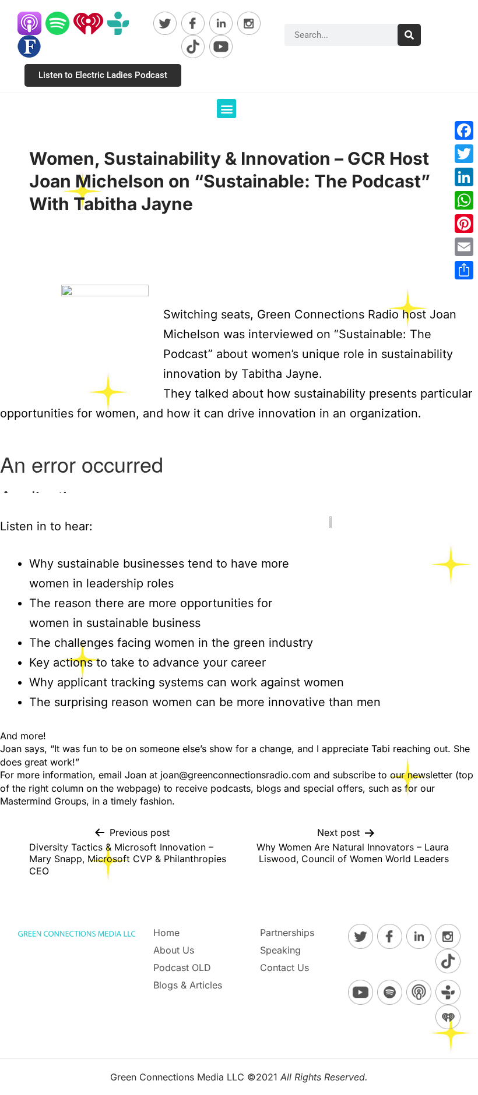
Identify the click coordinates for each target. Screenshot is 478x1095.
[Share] (464, 270)
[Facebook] (464, 130)
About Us (173, 950)
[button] (226, 108)
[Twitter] (464, 153)
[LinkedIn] (464, 177)
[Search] (409, 35)
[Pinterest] (464, 223)
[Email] (464, 246)
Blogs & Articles (187, 985)
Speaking (280, 950)
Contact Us (284, 967)
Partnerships (287, 932)
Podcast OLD (182, 967)
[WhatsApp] (464, 200)
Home (166, 932)
